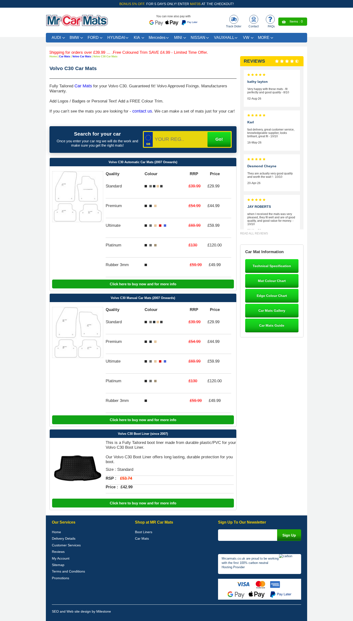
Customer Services (66, 545)
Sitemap (58, 565)
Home (56, 532)
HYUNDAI (116, 38)
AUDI (56, 38)
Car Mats (83, 86)
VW (246, 38)
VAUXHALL (224, 38)
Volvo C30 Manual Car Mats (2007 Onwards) (143, 298)
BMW (74, 38)
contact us (142, 111)
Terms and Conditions (68, 571)
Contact (254, 26)
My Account (60, 558)
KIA (137, 38)
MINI (178, 38)
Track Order (233, 26)
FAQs (271, 26)
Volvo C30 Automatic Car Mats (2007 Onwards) (143, 162)
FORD (93, 38)
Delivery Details (63, 538)
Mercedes (157, 38)
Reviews (58, 552)
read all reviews (254, 233)
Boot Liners (143, 532)
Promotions (60, 578)
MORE (263, 38)
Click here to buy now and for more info (143, 284)
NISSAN (198, 38)
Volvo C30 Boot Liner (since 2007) (143, 434)
